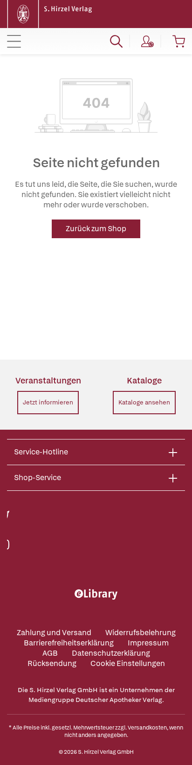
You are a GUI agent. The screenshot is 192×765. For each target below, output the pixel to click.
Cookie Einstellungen (127, 663)
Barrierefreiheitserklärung (69, 643)
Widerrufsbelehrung (140, 633)
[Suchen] (116, 41)
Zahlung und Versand (54, 633)
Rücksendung (51, 663)
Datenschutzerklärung (111, 653)
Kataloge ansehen (144, 402)
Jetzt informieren (48, 402)
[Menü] (14, 41)
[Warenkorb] (178, 41)
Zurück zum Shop (96, 229)
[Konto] (147, 41)
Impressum (148, 643)
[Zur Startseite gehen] (51, 13)
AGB (50, 653)
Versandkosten (147, 727)
